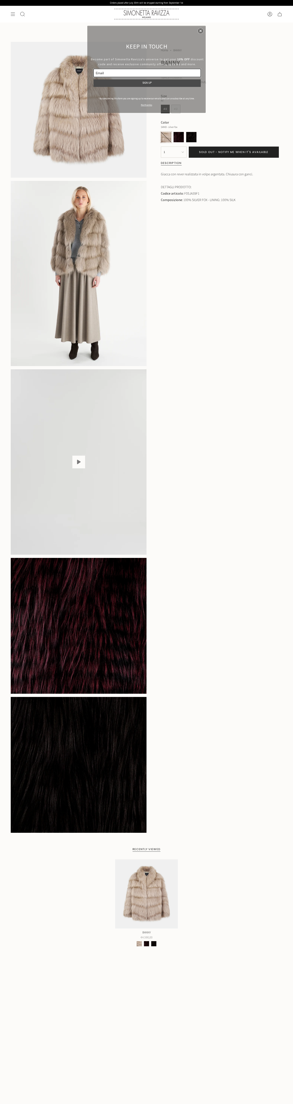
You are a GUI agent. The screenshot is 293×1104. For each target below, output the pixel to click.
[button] (200, 30)
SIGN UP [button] (147, 83)
